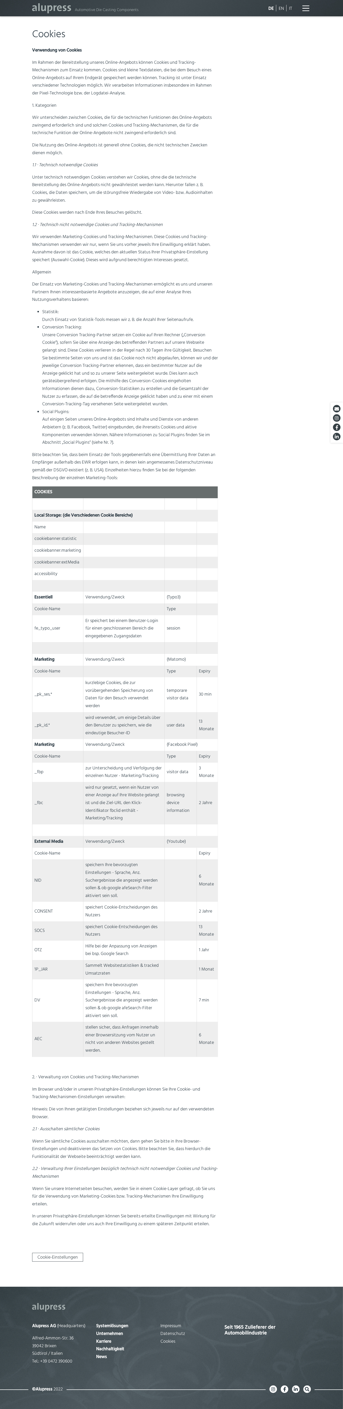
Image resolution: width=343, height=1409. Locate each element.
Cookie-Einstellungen (57, 1257)
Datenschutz (172, 1333)
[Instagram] (336, 418)
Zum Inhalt (14, 6)
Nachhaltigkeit (110, 1349)
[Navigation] (305, 8)
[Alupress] (171, 1307)
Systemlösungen (112, 1326)
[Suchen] (307, 1389)
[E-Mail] (336, 409)
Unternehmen (109, 1333)
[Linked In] (336, 436)
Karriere (103, 1341)
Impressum (170, 1326)
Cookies (167, 1341)
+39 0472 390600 (56, 1361)
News (101, 1357)
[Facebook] (336, 427)
